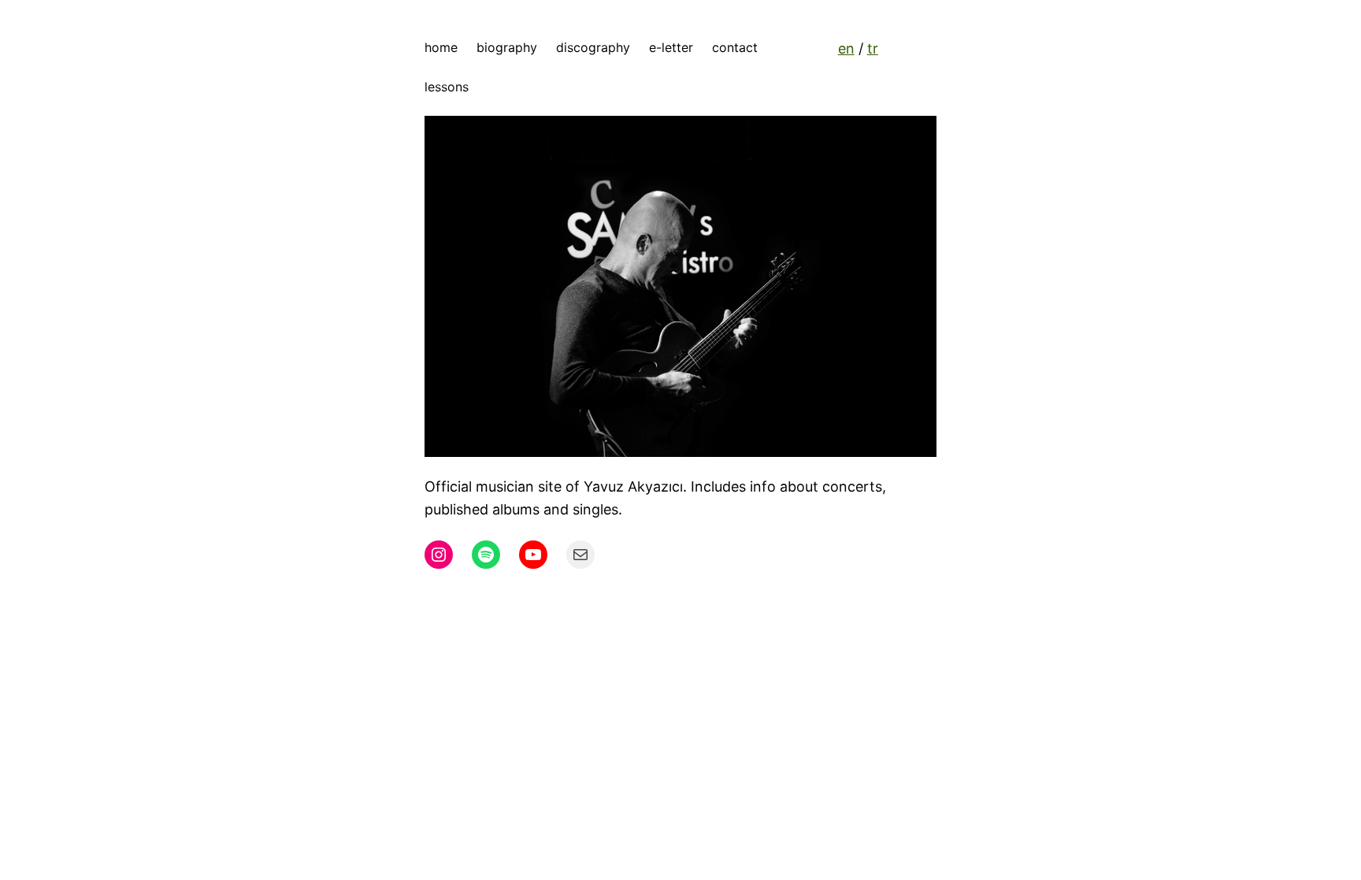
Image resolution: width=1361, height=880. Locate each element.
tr (872, 48)
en (846, 48)
